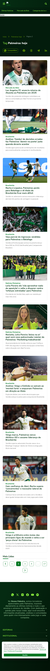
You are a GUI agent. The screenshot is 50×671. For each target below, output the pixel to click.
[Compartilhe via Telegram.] (38, 50)
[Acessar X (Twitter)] (17, 594)
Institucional (10, 636)
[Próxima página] (25, 570)
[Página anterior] (5, 563)
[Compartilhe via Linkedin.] (45, 50)
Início (5, 37)
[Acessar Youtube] (32, 594)
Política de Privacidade (15, 651)
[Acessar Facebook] (27, 594)
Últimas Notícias (7, 11)
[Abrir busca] (45, 3)
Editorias (7, 630)
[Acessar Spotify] (37, 594)
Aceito (25, 655)
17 (44, 564)
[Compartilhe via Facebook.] (24, 50)
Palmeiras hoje (16, 37)
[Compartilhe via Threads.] (31, 50)
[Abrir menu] (4, 4)
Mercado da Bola (23, 11)
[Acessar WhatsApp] (12, 594)
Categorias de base (40, 11)
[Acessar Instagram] (22, 594)
